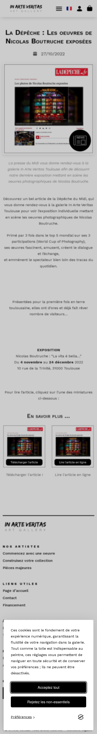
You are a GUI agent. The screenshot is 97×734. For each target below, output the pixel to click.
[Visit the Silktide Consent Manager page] (80, 717)
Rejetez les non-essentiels (48, 701)
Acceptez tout (48, 687)
